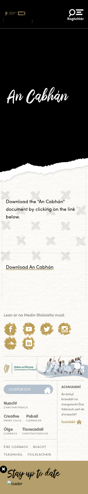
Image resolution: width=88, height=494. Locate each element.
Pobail (34, 417)
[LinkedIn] (29, 343)
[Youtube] (29, 329)
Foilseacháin (39, 455)
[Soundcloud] (11, 343)
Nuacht (16, 404)
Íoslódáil (68, 421)
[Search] (47, 390)
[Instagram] (65, 329)
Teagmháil (13, 455)
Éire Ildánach (16, 447)
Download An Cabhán (30, 266)
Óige (10, 430)
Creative (12, 417)
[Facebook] (11, 329)
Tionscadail (35, 430)
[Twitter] (47, 329)
